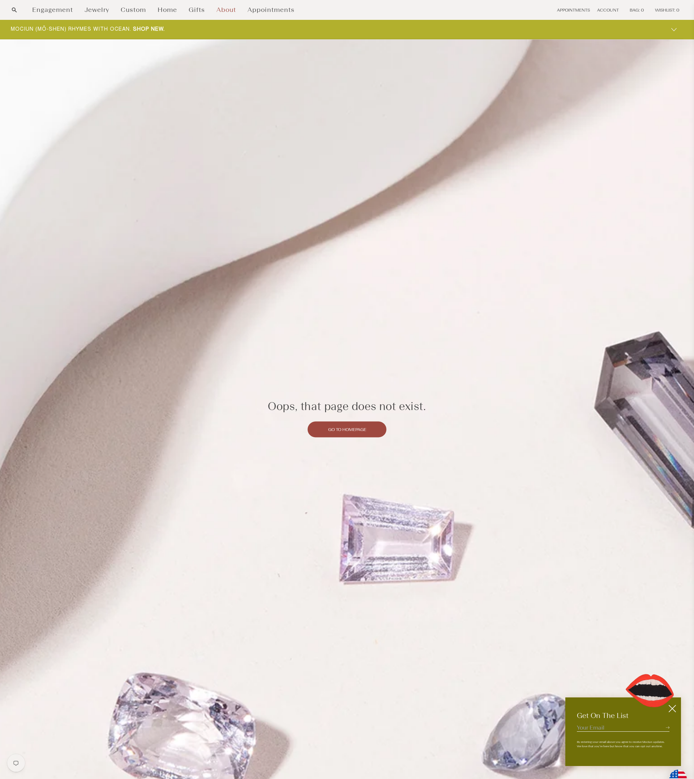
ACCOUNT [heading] (608, 10)
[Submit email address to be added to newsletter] (667, 727)
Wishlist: (667, 10)
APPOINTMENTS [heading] (573, 10)
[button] (14, 10)
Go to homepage (347, 429)
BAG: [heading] (637, 10)
